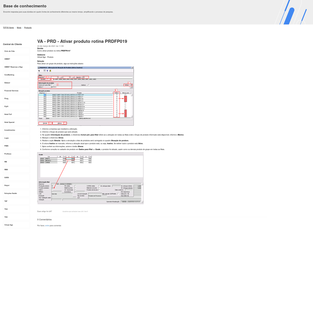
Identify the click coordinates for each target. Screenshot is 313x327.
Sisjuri (6, 185)
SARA (6, 177)
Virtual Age (8, 225)
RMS (6, 169)
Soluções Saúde (10, 193)
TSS (6, 217)
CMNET (7, 59)
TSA (6, 209)
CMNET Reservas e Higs (13, 67)
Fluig (6, 98)
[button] (55, 211)
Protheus (7, 154)
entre (47, 225)
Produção (28, 27)
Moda (19, 27)
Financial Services (11, 90)
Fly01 (6, 106)
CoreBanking (9, 75)
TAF (5, 201)
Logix (6, 138)
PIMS (6, 146)
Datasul (7, 82)
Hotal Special (9, 122)
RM (5, 162)
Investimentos (9, 130)
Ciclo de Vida (9, 51)
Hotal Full (8, 114)
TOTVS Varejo (8, 27)
